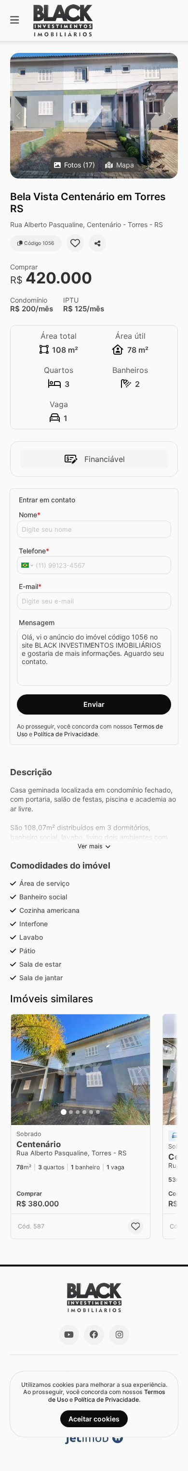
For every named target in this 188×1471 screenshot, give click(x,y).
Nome (29, 515)
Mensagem (36, 622)
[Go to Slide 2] (71, 1112)
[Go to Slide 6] (98, 1112)
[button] (94, 116)
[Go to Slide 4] (84, 1112)
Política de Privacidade (66, 734)
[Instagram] (119, 1335)
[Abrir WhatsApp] (163, 1446)
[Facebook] (94, 1335)
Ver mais (90, 846)
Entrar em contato (47, 500)
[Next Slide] (170, 116)
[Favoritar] (75, 243)
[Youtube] (69, 1335)
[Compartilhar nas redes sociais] (97, 243)
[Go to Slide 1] (64, 1112)
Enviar (94, 704)
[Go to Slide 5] (91, 1112)
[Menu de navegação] (14, 20)
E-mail (30, 586)
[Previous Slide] (18, 116)
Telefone (34, 551)
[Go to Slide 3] (78, 1112)
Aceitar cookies (94, 1419)
